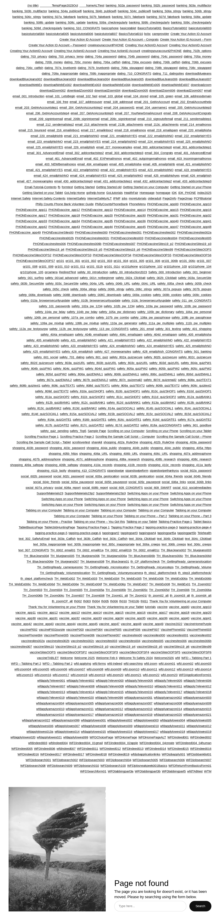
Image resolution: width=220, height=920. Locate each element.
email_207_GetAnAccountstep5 (92, 113)
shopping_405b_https (63, 453)
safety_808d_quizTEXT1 (93, 385)
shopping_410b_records (130, 465)
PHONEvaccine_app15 (163, 210)
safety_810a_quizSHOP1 (87, 391)
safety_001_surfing (31, 278)
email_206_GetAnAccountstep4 (47, 113)
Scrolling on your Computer (125, 431)
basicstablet (128, 28)
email (207, 90)
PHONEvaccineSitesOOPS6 (192, 255)
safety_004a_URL (92, 283)
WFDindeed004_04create (156, 743)
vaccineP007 (150, 629)
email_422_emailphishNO (81, 170)
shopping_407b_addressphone (40, 459)
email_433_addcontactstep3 (192, 181)
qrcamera (51, 272)
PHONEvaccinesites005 (195, 238)
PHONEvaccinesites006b (84, 244)
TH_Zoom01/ (138, 595)
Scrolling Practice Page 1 (41, 436)
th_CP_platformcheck (145, 561)
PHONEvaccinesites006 (49, 244)
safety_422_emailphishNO (155, 340)
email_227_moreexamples (114, 147)
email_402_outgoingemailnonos (144, 158)
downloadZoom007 (190, 90)
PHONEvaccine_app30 (130, 215)
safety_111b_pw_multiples (193, 323)
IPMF (116, 198)
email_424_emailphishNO (51, 175)
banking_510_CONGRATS (82, 28)
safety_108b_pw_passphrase (191, 317)
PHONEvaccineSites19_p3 (193, 244)
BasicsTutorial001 (150, 28)
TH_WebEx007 (137, 584)
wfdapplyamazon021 (197, 714)
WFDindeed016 (200, 748)
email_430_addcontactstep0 (73, 181)
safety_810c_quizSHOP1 (158, 391)
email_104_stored (136, 96)
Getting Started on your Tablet (42, 193)
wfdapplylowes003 (146, 720)
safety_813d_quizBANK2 (80, 408)
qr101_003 (104, 261)
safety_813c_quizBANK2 (44, 408)
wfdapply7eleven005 (139, 680)
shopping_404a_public (101, 448)
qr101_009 (46, 266)
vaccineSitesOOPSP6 (196, 652)
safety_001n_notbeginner (97, 278)
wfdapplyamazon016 (50, 714)
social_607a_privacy (39, 487)
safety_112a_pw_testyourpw (28, 329)
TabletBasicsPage (31, 527)
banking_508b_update (39, 22)
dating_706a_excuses (137, 62)
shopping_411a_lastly (196, 465)
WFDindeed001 (178, 737)
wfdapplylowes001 (93, 720)
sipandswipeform (136, 470)
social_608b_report (95, 487)
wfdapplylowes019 (198, 731)
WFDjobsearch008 (33, 765)
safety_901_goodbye (197, 425)
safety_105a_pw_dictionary (117, 312)
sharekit (96, 442)
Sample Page (97, 431)
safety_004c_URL (144, 283)
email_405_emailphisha (125, 164)
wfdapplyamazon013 (138, 709)
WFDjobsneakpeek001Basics (147, 765)
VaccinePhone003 (199, 629)
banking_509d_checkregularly (42, 28)
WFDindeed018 (96, 754)
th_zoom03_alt (180, 595)
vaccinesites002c (82, 641)
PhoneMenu (137, 204)
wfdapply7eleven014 (80, 692)
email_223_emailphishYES (82, 141)
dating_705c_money (78, 62)
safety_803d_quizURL (164, 363)
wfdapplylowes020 (22, 737)
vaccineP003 (75, 629)
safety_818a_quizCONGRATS (161, 425)
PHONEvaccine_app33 (31, 221)
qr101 (60, 261)
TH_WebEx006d (43, 584)
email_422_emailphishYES (119, 170)
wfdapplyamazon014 (168, 709)
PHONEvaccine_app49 (25, 232)
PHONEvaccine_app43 (64, 227)
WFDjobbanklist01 (199, 754)
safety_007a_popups (167, 289)
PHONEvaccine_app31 (163, 215)
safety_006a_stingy (83, 289)
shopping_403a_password (193, 442)
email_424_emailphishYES (88, 175)
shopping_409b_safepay (61, 465)
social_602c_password (68, 476)
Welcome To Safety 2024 (136, 658)
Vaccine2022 (173, 624)
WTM (207, 771)
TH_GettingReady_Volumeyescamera (117, 573)
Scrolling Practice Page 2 (77, 436)
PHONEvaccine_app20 (97, 215)
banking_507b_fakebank (94, 17)
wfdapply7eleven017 (168, 692)
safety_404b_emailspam (91, 334)
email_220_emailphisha (195, 130)
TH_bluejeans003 (199, 550)
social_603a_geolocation (102, 476)
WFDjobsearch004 (118, 760)
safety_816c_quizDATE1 (124, 419)
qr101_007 (204, 261)
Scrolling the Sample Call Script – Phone (183, 436)
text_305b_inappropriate (83, 544)
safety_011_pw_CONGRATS (191, 300)
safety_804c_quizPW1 (68, 368)
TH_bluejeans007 (67, 561)
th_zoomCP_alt (62, 601)
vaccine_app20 (201, 612)
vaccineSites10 (43, 646)
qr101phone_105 (31, 272)
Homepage (147, 193)
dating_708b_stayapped (161, 68)
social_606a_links (174, 482)
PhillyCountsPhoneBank (111, 204)
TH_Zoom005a (94, 590)
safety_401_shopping (196, 329)
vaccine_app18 (179, 612)
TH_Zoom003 (32, 590)
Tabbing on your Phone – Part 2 (145, 516)
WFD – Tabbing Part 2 (26, 663)
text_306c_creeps (199, 544)
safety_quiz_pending (54, 431)
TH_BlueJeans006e (40, 561)
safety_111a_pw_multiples (156, 323)
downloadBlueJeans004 (93, 79)
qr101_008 (30, 266)
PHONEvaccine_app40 (163, 221)
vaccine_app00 (179, 607)
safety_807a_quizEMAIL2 (54, 380)
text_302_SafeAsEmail (34, 538)
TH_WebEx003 (86, 578)
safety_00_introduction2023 (128, 272)
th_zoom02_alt (158, 595)
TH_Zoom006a (201, 590)
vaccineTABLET (48, 658)
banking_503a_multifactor (193, 5)
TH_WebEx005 (131, 578)
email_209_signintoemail (46, 119)
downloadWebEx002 (57, 85)
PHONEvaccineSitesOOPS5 (152, 255)
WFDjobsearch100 (113, 765)
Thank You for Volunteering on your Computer (180, 601)
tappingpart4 (147, 533)
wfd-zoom (150, 663)
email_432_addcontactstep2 (153, 181)
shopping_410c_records (164, 465)
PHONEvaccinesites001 (125, 232)
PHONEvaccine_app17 (31, 215)
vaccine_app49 (153, 624)
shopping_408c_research (194, 459)
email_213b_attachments (126, 124)
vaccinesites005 (153, 641)
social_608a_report (68, 487)
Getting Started (84, 187)
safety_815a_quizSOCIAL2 (78, 414)
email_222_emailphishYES (193, 136)
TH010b (133, 601)
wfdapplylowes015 (93, 731)
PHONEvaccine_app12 (64, 210)
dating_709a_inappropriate (60, 73)
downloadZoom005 (135, 90)
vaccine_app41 (201, 618)
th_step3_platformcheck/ (194, 573)
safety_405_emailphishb (42, 340)
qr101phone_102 (150, 266)
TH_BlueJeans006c (169, 556)
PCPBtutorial (202, 198)
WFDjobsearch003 (91, 760)
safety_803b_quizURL (102, 363)
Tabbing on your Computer (44, 510)
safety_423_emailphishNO (41, 346)
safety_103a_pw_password (154, 306)
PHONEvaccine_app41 (195, 221)
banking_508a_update (196, 17)
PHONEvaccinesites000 (91, 232)
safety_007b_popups (197, 289)
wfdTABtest (195, 771)
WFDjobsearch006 (172, 760)
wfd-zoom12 (167, 669)
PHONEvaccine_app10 (195, 204)
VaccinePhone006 (82, 635)
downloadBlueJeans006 (161, 79)
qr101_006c (187, 261)
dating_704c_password (166, 56)
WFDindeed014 (155, 748)
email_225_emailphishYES (44, 147)
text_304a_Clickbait (142, 538)
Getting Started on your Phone (190, 187)
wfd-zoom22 (151, 675)
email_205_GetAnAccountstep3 (189, 107)
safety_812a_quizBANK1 (194, 397)
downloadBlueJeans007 (195, 79)
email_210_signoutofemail (155, 119)
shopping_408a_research (122, 459)
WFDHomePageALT (152, 737)
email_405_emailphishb (159, 164)
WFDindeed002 (200, 737)
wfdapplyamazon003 (197, 697)
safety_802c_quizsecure (194, 357)
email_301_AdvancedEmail (45, 153)
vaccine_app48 (131, 624)
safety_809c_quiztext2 (196, 385)
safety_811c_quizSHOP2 (123, 397)
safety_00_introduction (92, 272)
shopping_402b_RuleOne (157, 442)
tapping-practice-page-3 (162, 527)
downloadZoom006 (162, 90)
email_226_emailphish (79, 147)
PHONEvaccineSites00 (58, 232)
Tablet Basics (202, 521)
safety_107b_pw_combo (112, 317)
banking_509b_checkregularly (149, 22)
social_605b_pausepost (111, 482)
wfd (177, 658)
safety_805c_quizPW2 (196, 368)
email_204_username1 (151, 107)
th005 (105, 601)
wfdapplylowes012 (198, 726)
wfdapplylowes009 (119, 726)
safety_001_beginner (197, 272)
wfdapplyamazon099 (66, 720)
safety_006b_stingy (111, 289)
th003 (87, 601)
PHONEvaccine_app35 (97, 221)
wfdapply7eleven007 (51, 686)
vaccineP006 (131, 629)
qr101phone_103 (175, 266)
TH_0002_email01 (62, 550)
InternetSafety (76, 198)
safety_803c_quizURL (133, 363)
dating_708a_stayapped (127, 68)
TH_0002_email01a (90, 550)
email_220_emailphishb (47, 136)
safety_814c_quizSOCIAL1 (193, 408)
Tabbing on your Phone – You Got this (99, 521)
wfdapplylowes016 (119, 731)
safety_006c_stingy (139, 289)
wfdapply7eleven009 (110, 686)
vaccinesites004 (129, 641)
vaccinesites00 (132, 635)
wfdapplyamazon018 (109, 714)
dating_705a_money (197, 56)
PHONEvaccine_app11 (31, 210)
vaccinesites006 (176, 641)
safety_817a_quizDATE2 (194, 419)
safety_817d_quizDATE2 (122, 425)
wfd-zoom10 (131, 669)
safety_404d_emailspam (160, 334)
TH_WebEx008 (159, 584)
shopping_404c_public (165, 448)
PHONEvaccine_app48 (195, 227)
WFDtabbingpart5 (174, 771)
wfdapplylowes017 (146, 731)
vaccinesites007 (21, 646)
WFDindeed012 (110, 748)
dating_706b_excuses (196, 62)
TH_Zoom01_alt (117, 595)
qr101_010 (62, 266)
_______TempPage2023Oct (59, 5)
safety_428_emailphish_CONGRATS (158, 351)
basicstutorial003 (200, 28)
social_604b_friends (197, 476)
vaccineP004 (94, 629)
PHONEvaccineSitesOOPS (192, 249)
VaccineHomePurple (197, 624)
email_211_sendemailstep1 (192, 119)
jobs (125, 198)
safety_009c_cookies (197, 295)
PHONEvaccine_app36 (130, 221)
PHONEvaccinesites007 (119, 244)
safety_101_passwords (54, 306)
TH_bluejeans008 (92, 561)
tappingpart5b (186, 533)
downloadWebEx (30, 85)
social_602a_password (195, 470)
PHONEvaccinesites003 (127, 238)
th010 (123, 601)
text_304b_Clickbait (170, 538)
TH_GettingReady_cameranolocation (186, 561)
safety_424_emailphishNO (117, 346)
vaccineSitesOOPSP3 (103, 652)
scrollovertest (81, 442)
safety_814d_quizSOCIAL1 (39, 414)
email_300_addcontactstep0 (153, 147)
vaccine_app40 (179, 618)
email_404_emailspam (92, 164)
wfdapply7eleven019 (50, 697)
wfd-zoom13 (185, 669)
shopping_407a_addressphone (190, 453)
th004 (96, 601)
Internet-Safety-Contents (48, 198)
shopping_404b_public (133, 448)
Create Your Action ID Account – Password (57, 45)
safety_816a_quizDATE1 (54, 419)
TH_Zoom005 (73, 590)
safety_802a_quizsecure (126, 357)
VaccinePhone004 (30, 635)
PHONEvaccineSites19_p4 (46, 249)
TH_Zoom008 (95, 595)
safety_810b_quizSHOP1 (123, 391)
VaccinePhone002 (173, 629)
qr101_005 (137, 261)
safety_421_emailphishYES (116, 340)
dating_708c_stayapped (195, 68)
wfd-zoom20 (115, 675)
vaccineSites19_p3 (95, 646)
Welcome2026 (164, 658)
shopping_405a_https (196, 448)
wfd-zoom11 (149, 669)
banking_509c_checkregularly (191, 22)
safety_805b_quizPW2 (164, 368)
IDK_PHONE (187, 193)
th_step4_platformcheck (36, 578)
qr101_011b (95, 266)
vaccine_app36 (157, 618)
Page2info (169, 198)
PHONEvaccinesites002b (56, 238)
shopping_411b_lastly (51, 470)
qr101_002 (88, 261)
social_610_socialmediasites (192, 487)
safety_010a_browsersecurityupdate (45, 300)
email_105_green (161, 96)
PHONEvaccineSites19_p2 (155, 244)
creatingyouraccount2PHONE (161, 51)
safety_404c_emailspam (125, 334)
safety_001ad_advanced (61, 278)
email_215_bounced (32, 130)
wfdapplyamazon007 (138, 703)
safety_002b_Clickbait (162, 278)
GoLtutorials (114, 193)
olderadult (154, 198)
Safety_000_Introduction (165, 272)
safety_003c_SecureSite (62, 283)
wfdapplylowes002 (119, 720)
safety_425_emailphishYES (41, 351)
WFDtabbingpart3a (120, 771)
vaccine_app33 (91, 618)
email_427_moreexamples (35, 181)
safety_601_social (46, 357)
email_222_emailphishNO (155, 136)
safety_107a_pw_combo (78, 317)
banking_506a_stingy (166, 11)
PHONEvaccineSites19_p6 (122, 249)
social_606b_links (199, 482)
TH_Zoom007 (75, 595)
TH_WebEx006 (153, 578)
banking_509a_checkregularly (107, 22)
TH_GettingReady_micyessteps (152, 567)
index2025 (204, 193)
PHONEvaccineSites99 (157, 249)
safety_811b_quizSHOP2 (88, 397)
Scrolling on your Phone (162, 431)
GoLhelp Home (74, 193)
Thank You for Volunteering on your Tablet (115, 607)
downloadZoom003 (80, 90)
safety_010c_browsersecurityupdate (146, 300)
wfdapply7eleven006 (197, 680)
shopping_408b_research (158, 459)
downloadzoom (201, 85)
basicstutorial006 (81, 34)
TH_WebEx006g (114, 584)
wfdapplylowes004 (172, 720)
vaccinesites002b (57, 641)
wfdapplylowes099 (75, 737)
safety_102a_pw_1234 (87, 306)
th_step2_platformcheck (160, 573)
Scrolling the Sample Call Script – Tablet (43, 442)
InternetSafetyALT (99, 198)
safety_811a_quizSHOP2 (52, 397)
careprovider (160, 34)
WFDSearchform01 (93, 771)
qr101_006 (153, 261)
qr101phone (130, 266)
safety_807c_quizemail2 (125, 380)
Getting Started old (109, 187)
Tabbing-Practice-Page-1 (175, 521)
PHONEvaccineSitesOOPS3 (72, 255)
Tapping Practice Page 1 (93, 527)
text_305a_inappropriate (49, 544)
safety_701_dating (71, 357)
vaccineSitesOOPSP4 (134, 652)
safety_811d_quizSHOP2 (159, 397)
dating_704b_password (134, 56)
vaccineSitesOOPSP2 (72, 652)
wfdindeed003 (37, 743)
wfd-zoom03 (203, 663)
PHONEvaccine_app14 (130, 210)
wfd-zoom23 (169, 675)
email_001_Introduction (28, 96)
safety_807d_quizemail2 (160, 380)
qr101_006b (170, 261)
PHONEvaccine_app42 (31, 227)
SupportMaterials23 (50, 493)
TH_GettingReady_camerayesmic (60, 567)
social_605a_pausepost (78, 482)
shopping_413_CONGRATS (87, 470)
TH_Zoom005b (116, 590)
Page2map (185, 198)
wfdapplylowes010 (146, 726)
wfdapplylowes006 (40, 726)
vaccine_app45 (87, 624)
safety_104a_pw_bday (50, 312)
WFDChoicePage (101, 737)
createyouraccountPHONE (106, 45)
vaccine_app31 (47, 618)
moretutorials (137, 198)
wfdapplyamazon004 (50, 703)
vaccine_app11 (25, 612)
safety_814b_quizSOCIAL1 (154, 408)
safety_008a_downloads (35, 295)
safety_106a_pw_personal (193, 312)
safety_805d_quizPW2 (51, 374)
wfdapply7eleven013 (51, 692)
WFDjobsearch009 (59, 765)
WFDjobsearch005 (145, 760)
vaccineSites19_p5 (149, 646)
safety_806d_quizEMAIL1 (194, 374)
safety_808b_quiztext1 (25, 385)
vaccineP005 (113, 629)
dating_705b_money (49, 62)
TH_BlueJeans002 (173, 550)
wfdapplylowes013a (39, 731)
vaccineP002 (28, 629)
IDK (174, 193)
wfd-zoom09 (113, 669)
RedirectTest (67, 272)
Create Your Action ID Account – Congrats (130, 39)
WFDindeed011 (87, 748)
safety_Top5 (78, 431)
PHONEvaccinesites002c (92, 238)
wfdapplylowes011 (172, 726)
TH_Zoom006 (180, 590)
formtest (67, 187)
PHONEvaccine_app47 (163, 227)
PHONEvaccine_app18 (64, 215)
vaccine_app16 (135, 612)
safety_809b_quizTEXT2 (163, 385)
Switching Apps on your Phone (148, 493)
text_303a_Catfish (63, 538)
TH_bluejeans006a (114, 556)
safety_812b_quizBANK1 (53, 402)
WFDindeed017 (51, 754)
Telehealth (204, 533)
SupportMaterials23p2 (80, 493)
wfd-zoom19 (97, 675)
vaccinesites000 (154, 635)
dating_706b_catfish (166, 62)
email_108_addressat (118, 102)
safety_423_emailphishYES (79, 346)
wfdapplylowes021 (49, 737)
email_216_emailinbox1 (63, 130)
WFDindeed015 (178, 748)
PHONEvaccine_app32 (195, 215)
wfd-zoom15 (24, 675)
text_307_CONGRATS (33, 550)
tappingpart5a (166, 533)
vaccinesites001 (177, 635)
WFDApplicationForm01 (195, 675)
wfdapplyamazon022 (36, 720)
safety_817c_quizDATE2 (87, 425)
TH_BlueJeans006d (198, 556)
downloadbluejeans (198, 73)
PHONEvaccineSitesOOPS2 (32, 255)
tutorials (150, 607)
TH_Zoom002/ (201, 584)
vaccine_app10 (201, 607)
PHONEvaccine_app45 (130, 227)
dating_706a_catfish (106, 62)
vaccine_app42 (21, 624)
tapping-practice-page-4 (195, 527)
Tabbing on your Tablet (141, 521)
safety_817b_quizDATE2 (52, 425)
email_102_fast (86, 96)
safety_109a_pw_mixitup (47, 323)
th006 (114, 601)
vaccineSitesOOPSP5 (165, 652)
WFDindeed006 (44, 748)
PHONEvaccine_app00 (163, 204)
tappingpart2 (110, 533)
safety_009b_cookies (167, 295)
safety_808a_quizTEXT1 (194, 380)
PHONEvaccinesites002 (159, 232)
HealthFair (131, 193)
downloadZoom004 (107, 90)
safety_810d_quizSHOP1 (194, 391)
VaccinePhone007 (108, 635)
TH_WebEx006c (20, 584)
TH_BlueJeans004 (36, 556)
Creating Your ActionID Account (146, 45)
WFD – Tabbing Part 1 (196, 658)
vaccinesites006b (199, 641)
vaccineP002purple (52, 629)
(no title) (33, 5)
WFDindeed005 (22, 748)
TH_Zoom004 (52, 590)
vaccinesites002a (33, 641)
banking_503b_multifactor (29, 11)
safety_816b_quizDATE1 (89, 419)
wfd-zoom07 (77, 669)
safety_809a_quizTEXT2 (128, 385)
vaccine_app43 (43, 624)
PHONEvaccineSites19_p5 (84, 249)
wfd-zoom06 (59, 669)
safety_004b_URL (118, 283)
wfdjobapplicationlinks (145, 754)
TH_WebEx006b (200, 578)
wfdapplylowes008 (93, 726)
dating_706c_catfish (29, 68)
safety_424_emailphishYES (155, 346)
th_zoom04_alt (201, 595)
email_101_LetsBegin (60, 96)
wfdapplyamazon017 (79, 714)
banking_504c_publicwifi (134, 11)
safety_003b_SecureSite (27, 283)
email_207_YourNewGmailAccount (138, 113)
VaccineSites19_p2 (68, 646)
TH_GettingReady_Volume (193, 567)
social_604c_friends (46, 482)
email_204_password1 (119, 107)
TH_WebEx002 (64, 578)
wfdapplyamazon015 (197, 709)
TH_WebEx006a (176, 578)
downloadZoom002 (53, 90)
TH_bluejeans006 (88, 556)
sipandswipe (115, 470)
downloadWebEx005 (146, 85)
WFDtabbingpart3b (147, 771)
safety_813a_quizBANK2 (159, 402)
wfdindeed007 (66, 748)
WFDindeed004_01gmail (86, 743)
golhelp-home (95, 193)
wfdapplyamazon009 (197, 703)
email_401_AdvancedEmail (192, 153)
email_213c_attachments (162, 124)
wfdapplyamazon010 (50, 709)
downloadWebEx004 (116, 85)
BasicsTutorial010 (131, 34)
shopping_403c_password (67, 448)
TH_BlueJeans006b (141, 556)
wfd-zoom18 (79, 675)
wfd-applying (82, 663)
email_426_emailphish (196, 175)
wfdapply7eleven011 (168, 686)
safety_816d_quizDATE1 (159, 419)
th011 (144, 601)
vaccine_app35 (135, 618)
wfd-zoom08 (95, 669)
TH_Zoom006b (32, 595)
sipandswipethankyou (164, 470)
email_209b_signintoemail (82, 119)
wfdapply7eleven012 (197, 686)
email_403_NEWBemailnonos (55, 164)
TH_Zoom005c (137, 590)
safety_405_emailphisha (194, 334)
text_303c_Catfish (115, 538)
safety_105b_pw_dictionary (155, 312)
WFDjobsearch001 (38, 760)
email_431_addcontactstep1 (113, 181)
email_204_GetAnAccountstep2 (80, 107)
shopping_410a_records (96, 465)
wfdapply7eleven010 (139, 686)
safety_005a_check (170, 283)
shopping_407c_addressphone (83, 459)
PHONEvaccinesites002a (194, 232)
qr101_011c (112, 266)
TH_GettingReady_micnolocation (106, 567)
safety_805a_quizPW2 (132, 368)
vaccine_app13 (69, 612)
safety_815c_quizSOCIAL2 (154, 414)
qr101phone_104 (199, 266)
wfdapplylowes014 (67, 731)
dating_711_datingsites (168, 73)
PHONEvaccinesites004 (161, 238)
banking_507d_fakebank (163, 17)
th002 (78, 601)
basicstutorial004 (33, 34)
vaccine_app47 (109, 624)
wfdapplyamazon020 (168, 714)
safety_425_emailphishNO (193, 346)
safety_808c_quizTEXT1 (58, 385)
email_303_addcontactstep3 (124, 153)
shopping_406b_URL (123, 453)
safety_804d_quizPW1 (100, 368)
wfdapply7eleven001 (51, 680)
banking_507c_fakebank (128, 17)
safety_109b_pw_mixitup (82, 323)
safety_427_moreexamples (112, 351)
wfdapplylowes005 (198, 720)
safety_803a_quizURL (70, 363)
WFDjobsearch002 (65, 760)
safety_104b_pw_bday (82, 312)
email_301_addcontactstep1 (192, 147)
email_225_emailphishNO (193, 141)
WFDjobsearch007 (198, 760)
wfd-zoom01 (167, 663)
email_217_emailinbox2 (97, 130)
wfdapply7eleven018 (197, 692)
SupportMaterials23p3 (111, 493)
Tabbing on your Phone (107, 516)
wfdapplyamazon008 (168, 703)
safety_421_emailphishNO (79, 340)
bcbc (147, 34)
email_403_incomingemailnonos (189, 158)
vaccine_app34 (113, 618)
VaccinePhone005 (56, 635)
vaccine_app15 (113, 612)
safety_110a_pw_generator (118, 323)
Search (200, 906)
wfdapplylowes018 (172, 731)
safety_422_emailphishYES (192, 340)
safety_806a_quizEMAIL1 (85, 374)
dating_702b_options (197, 51)
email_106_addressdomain (193, 96)
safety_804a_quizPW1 (196, 363)
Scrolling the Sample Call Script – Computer (125, 436)
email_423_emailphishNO (155, 170)
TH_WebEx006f (91, 584)
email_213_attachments (91, 124)
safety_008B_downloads (69, 295)
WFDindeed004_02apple (121, 743)
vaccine (162, 607)
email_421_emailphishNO (193, 164)
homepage (163, 193)
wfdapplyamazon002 (168, 697)
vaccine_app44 (65, 624)
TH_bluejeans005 (62, 556)
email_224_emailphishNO (119, 141)
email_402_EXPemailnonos (103, 158)
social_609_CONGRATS (126, 487)
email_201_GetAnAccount (152, 102)
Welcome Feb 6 (107, 658)
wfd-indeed (114, 663)
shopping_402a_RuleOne (120, 442)
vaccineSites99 (201, 646)
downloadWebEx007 (175, 85)
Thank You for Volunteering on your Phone (57, 607)
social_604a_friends (169, 476)
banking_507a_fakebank (59, 17)
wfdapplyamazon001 (138, 697)
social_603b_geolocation (137, 476)
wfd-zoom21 (133, 675)
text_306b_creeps (174, 544)
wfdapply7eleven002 (80, 680)
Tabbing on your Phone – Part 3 (189, 516)
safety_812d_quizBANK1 (124, 402)
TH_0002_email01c (146, 550)
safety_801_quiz (97, 357)
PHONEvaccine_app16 (195, 210)
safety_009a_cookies (137, 295)
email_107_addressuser (86, 102)
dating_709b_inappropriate (97, 73)
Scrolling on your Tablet (195, 431)
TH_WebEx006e (67, 584)
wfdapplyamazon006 (109, 703)
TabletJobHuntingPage (59, 527)
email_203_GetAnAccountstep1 (36, 107)
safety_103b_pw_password (192, 306)
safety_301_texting (168, 329)
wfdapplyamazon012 (109, 709)
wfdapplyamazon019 (138, 714)
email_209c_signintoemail (118, 119)
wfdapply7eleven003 (110, 680)
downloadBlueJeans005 (127, 79)
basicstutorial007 (106, 34)
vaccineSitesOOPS (43, 652)
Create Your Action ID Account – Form (185, 39)
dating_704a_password (101, 56)
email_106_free (57, 102)
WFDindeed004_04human (193, 743)
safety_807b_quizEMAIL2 (90, 380)
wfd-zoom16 (43, 675)
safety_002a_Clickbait (130, 278)
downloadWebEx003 (87, 85)
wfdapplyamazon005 (79, 703)
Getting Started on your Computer (146, 187)
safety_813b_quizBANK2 (194, 402)
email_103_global (111, 96)
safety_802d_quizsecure (37, 363)
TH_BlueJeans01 (117, 561)
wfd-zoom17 (61, 675)
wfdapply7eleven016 (139, 692)
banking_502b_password (158, 5)
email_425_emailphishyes (162, 175)
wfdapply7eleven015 (110, 692)
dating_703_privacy (34, 56)
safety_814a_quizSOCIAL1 (116, 408)
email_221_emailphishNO (81, 136)
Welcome (66, 658)
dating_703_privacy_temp (66, 56)
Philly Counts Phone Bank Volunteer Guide (65, 204)
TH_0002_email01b (118, 550)
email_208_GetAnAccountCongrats (187, 113)
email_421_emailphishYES (44, 170)
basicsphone (110, 28)
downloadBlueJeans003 (59, 79)
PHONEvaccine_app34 (64, 221)
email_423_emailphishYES (193, 170)
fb (59, 187)
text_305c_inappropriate (118, 544)
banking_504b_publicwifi (99, 11)
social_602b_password (36, 476)
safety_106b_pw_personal (42, 317)
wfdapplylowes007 (67, 726)
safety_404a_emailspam (57, 334)
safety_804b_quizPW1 (36, 368)
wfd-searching (133, 663)
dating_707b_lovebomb (93, 68)
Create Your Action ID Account (190, 34)
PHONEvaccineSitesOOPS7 (35, 261)
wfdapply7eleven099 (109, 697)
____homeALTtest (91, 5)
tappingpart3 (129, 533)
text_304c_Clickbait (198, 538)
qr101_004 (121, 261)
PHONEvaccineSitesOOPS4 (112, 255)
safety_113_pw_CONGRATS (109, 329)
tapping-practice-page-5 (51, 533)
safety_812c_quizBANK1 (88, 402)
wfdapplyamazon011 (80, 709)
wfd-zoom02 (185, 663)
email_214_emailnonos (195, 124)
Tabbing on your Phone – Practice (49, 521)
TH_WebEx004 (109, 578)
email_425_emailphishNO (125, 175)
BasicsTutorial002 (175, 28)
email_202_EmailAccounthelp (191, 102)
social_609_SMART (157, 487)
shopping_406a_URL (93, 453)
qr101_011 (78, 266)
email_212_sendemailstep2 (55, 124)
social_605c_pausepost (144, 482)
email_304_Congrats (159, 153)
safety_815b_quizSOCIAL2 (116, 414)
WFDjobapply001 (173, 754)
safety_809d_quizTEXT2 (52, 391)
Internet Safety (21, 198)
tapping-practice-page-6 (85, 533)
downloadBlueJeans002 (26, 79)
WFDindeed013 (133, 748)
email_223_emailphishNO (45, 141)
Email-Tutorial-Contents (41, 187)
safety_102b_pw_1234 (119, 306)
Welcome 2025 (84, 658)
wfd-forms (99, 663)
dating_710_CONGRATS (134, 73)
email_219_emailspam (162, 130)
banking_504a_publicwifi (65, 11)
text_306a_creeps (148, 544)
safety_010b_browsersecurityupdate (95, 300)
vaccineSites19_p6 (176, 646)
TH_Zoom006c (54, 595)
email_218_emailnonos (130, 130)
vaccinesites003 (106, 641)
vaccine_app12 (47, 612)
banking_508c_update (71, 22)
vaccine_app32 (69, 618)
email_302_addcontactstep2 (84, 153)
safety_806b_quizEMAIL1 (121, 374)
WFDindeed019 (118, 754)
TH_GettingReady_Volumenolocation (65, 573)
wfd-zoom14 (203, 669)
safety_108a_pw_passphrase (150, 317)
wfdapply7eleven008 (81, 686)
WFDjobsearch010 (86, 765)
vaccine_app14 (91, 612)
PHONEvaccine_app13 (97, 210)
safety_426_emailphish (77, 351)
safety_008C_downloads (104, 295)
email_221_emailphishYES (119, 136)
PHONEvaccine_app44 (97, 227)
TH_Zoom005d (159, 590)
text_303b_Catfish (89, 538)
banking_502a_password (123, 5)
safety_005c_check (56, 289)
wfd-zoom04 (22, 669)
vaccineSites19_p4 (122, 646)
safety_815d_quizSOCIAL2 (192, 414)
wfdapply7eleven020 (80, 697)
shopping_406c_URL (153, 453)
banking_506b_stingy (197, 11)
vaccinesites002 (200, 635)
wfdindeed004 (58, 743)
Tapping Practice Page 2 (127, 527)
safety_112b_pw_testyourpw (68, 329)
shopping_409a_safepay (26, 465)
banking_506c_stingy (26, 17)
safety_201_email (142, 329)
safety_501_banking (197, 351)
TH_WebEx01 (180, 584)
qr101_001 (72, 261)
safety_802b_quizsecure (160, 357)
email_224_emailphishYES (156, 141)
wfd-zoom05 (40, 669)
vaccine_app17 (157, 612)
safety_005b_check (198, 283)
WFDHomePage (126, 737)
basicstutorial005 (57, 34)
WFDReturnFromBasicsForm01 (189, 765)
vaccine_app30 (25, 618)
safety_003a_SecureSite (194, 278)
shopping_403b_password (30, 448)
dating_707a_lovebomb (60, 68)
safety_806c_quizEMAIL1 (157, 374)
